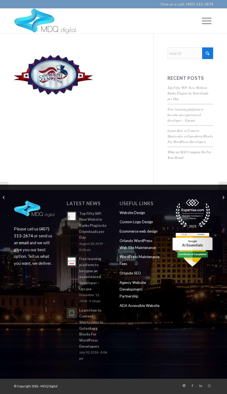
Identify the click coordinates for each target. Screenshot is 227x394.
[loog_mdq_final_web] (45, 20)
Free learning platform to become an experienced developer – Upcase (185, 115)
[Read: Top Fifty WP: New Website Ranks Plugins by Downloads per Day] (72, 216)
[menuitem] (206, 20)
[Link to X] (184, 386)
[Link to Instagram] (209, 386)
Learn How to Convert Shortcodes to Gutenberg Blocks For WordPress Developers (190, 136)
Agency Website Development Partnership (133, 289)
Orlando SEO (130, 273)
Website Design (132, 212)
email (24, 242)
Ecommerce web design (139, 231)
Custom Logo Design (136, 222)
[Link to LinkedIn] (201, 386)
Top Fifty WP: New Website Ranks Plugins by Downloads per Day (187, 93)
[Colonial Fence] (4, 197)
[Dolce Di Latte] (222, 197)
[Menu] (206, 20)
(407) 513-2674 (199, 4)
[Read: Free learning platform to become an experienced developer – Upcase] (72, 261)
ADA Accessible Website (139, 305)
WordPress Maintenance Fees (139, 260)
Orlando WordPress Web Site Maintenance (138, 244)
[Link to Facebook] (192, 386)
